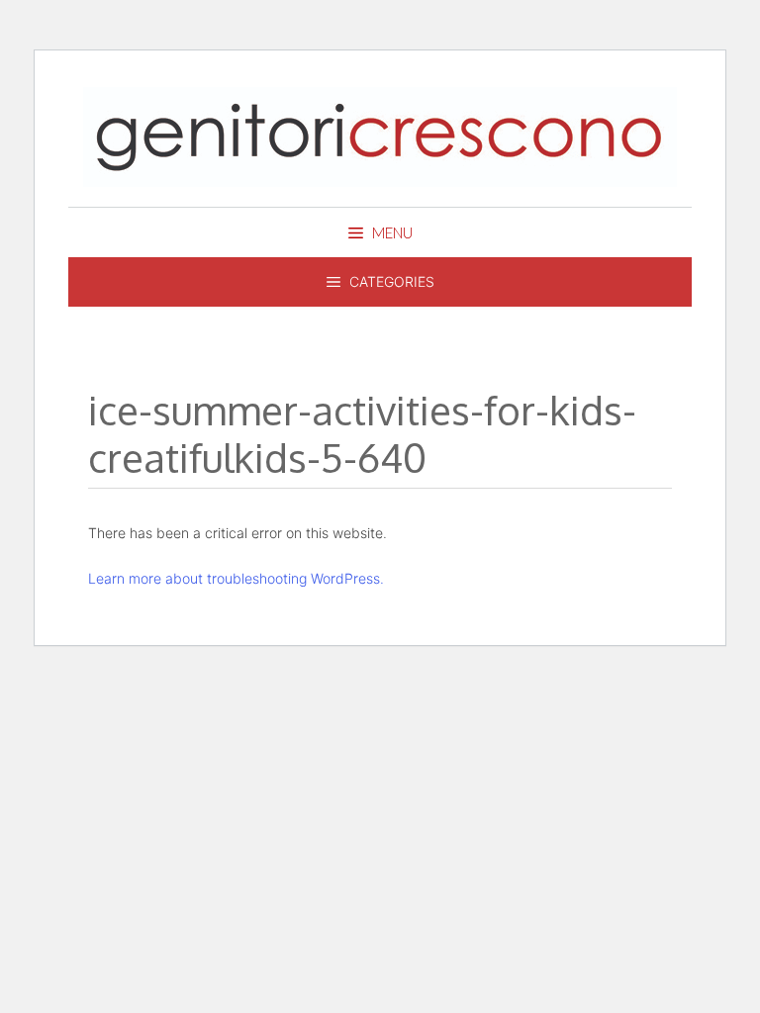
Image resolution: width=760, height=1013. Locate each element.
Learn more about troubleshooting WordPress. (236, 578)
